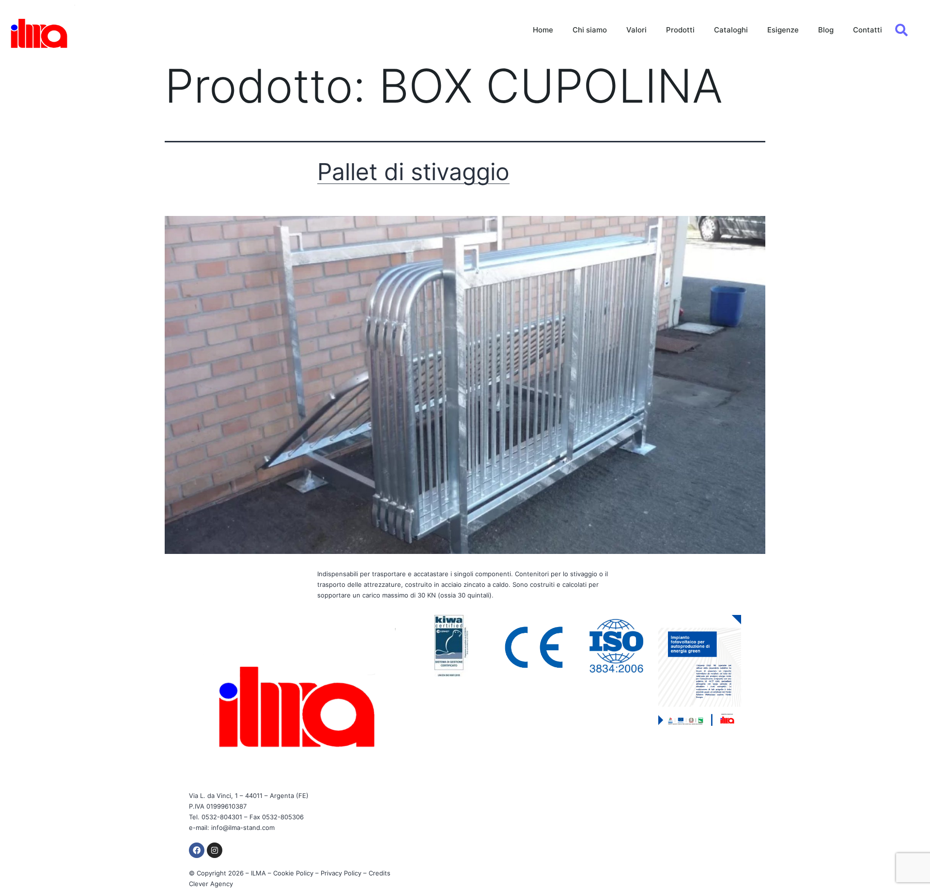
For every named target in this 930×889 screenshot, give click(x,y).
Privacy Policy (341, 873)
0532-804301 (222, 817)
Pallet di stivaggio (413, 171)
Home (543, 29)
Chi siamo (590, 29)
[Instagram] (214, 850)
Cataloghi (731, 29)
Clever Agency (211, 884)
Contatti (867, 29)
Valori (636, 29)
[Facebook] (196, 850)
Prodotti (680, 29)
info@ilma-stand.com (243, 827)
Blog (826, 29)
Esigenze (783, 29)
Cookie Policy (293, 873)
